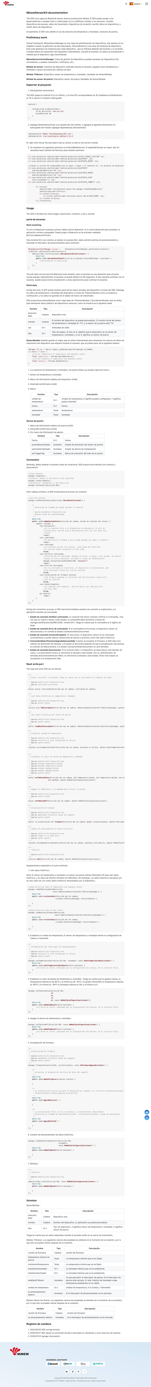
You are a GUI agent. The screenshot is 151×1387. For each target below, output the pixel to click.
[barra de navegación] (145, 3)
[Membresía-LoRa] (68, 1364)
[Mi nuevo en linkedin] (66, 1371)
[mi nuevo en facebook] (72, 1371)
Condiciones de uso (83, 1381)
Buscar (126, 4)
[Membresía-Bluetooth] (53, 1364)
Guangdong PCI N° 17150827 (55, 1381)
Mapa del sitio (70, 1381)
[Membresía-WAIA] (98, 1364)
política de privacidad (98, 1381)
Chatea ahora (147, 1112)
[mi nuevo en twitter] (78, 1371)
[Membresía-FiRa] (83, 1364)
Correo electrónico (147, 1117)
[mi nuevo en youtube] (84, 1371)
